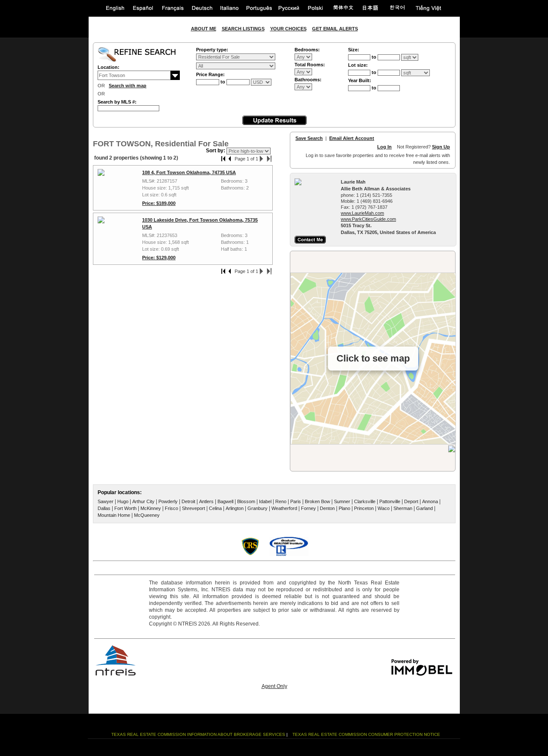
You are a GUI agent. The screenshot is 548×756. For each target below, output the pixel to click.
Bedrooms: (307, 49)
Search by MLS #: (117, 101)
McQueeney (147, 515)
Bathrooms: (308, 79)
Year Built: (359, 80)
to (223, 81)
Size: (353, 49)
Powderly (168, 501)
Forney (308, 508)
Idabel (265, 501)
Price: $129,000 (159, 257)
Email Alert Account (351, 138)
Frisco (171, 508)
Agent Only (274, 686)
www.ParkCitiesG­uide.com (368, 219)
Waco (384, 508)
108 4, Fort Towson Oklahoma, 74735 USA (189, 172)
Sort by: (216, 151)
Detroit (188, 501)
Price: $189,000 (159, 203)
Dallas (104, 508)
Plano (344, 508)
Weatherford (284, 508)
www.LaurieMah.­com (362, 213)
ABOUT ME (203, 28)
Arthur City (143, 501)
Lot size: (358, 65)
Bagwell (225, 501)
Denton (327, 508)
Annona (430, 501)
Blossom (246, 501)
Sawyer (105, 501)
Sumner (342, 501)
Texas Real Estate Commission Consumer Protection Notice (366, 734)
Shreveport (193, 508)
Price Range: (210, 74)
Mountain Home (114, 515)
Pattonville (389, 501)
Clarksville (364, 501)
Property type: (212, 49)
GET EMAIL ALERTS (335, 28)
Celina (215, 508)
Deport (411, 501)
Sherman (402, 508)
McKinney (150, 508)
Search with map (127, 85)
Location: (108, 67)
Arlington (235, 508)
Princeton (364, 508)
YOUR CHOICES (288, 28)
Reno (280, 501)
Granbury (257, 508)
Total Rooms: (310, 64)
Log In (384, 146)
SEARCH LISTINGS (243, 28)
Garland (424, 508)
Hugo (122, 501)
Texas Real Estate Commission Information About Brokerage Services (198, 734)
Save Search (309, 138)
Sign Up (441, 146)
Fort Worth (125, 508)
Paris (295, 501)
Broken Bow (317, 501)
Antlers (206, 501)
